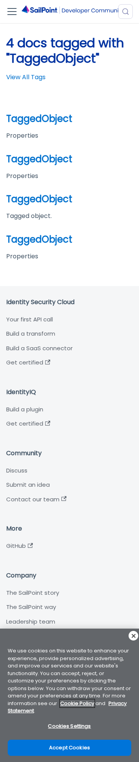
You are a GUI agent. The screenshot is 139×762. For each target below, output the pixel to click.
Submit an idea (28, 485)
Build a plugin (24, 409)
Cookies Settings (69, 726)
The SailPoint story (32, 593)
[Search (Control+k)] (125, 11)
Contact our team (32, 499)
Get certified (24, 362)
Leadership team (30, 621)
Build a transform (30, 333)
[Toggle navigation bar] (12, 11)
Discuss (16, 470)
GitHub (16, 546)
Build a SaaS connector (39, 348)
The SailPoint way (31, 607)
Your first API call (29, 319)
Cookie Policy (77, 703)
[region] (69, 695)
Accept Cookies (69, 747)
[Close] (133, 636)
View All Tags (26, 77)
